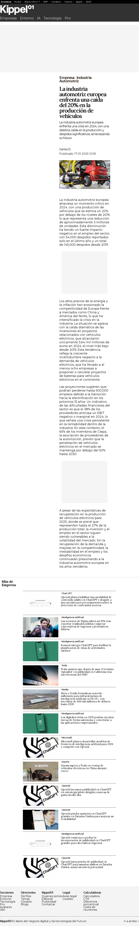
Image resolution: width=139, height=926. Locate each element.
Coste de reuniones (90, 908)
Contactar (48, 904)
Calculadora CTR (91, 897)
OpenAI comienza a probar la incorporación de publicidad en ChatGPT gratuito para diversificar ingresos (86, 840)
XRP (45, 1)
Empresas (8, 18)
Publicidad (49, 901)
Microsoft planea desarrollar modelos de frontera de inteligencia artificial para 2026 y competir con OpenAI (87, 744)
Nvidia (17, 1)
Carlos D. (65, 149)
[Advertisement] (69, 49)
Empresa (66, 78)
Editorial (47, 899)
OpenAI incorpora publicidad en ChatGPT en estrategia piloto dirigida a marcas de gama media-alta (86, 792)
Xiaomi (68, 1)
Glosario (26, 901)
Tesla (64, 665)
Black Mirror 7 (32, 1)
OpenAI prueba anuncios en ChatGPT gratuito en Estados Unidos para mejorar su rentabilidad (87, 816)
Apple (79, 1)
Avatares (6, 907)
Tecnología (53, 18)
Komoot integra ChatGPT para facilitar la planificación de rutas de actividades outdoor (86, 648)
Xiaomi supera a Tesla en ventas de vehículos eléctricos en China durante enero (84, 768)
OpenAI (66, 785)
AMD (88, 1)
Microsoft (67, 737)
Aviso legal (70, 896)
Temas (25, 899)
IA (38, 18)
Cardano (56, 1)
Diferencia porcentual (91, 903)
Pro (68, 18)
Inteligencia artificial (73, 617)
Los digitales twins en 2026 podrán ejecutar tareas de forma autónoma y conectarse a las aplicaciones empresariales (87, 720)
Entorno (27, 18)
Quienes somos (52, 896)
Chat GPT (67, 593)
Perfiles (26, 896)
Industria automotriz (75, 79)
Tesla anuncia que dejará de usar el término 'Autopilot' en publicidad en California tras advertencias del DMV (87, 672)
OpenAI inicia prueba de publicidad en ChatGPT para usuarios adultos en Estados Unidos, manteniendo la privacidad (86, 864)
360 (2, 909)
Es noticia (6, 1)
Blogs (24, 904)
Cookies (68, 899)
